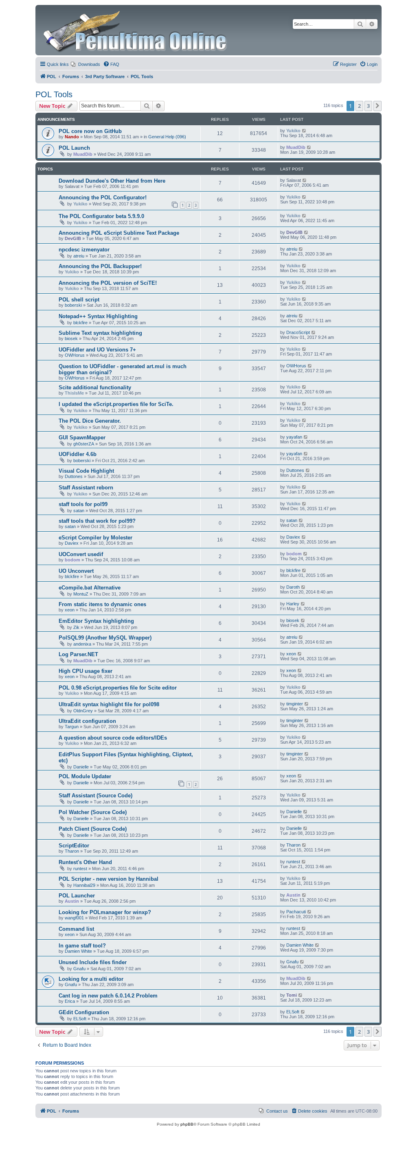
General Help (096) (167, 136)
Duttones (74, 476)
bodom (72, 559)
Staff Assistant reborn (86, 488)
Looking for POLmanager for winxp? (105, 912)
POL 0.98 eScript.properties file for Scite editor (118, 688)
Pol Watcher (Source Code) (93, 812)
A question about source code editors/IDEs (113, 738)
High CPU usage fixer (85, 671)
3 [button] (368, 105)
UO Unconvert (76, 571)
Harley (292, 603)
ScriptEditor (74, 846)
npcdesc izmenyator (84, 250)
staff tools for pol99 (83, 504)
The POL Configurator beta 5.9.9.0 (101, 216)
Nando (72, 136)
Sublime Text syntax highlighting (100, 333)
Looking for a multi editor (91, 979)
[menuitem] (85, 64)
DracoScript (298, 332)
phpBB (186, 1124)
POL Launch (74, 148)
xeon (70, 609)
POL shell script (79, 300)
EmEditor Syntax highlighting (96, 621)
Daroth (293, 587)
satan (78, 510)
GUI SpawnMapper (82, 437)
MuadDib (82, 154)
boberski (73, 305)
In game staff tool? (82, 946)
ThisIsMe (74, 393)
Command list (76, 929)
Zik (76, 627)
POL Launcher (77, 896)
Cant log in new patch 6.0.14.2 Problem (108, 996)
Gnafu (79, 968)
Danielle (81, 766)
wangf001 (74, 917)
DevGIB (73, 238)
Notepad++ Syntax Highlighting (98, 316)
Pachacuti (296, 911)
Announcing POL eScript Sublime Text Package (119, 233)
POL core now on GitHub (90, 131)
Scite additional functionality (95, 387)
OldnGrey (83, 710)
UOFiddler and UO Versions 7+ (97, 350)
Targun (72, 726)
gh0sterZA (83, 443)
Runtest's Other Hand (85, 862)
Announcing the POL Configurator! (103, 197)
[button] (377, 106)
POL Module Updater (85, 776)
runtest (80, 868)
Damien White (78, 951)
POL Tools (53, 94)
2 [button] (359, 105)
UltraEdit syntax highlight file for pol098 (109, 704)
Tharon (72, 851)
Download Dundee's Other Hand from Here (112, 181)
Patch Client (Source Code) (93, 829)
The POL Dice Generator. (90, 421)
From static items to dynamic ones (102, 604)
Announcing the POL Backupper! (100, 266)
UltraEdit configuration (87, 721)
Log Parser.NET (78, 654)
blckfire (80, 322)
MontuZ (80, 594)
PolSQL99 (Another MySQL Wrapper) (105, 638)
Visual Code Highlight (86, 471)
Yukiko (293, 130)
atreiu (78, 255)
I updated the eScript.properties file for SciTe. (116, 404)
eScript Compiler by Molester (95, 538)
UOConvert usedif (81, 554)
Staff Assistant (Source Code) (95, 795)
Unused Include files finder (93, 962)
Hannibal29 (84, 885)
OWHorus (75, 355)
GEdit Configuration (84, 1012)
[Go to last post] (304, 130)
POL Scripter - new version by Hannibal (108, 879)
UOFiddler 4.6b (78, 454)
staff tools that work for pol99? (97, 521)
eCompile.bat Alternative (90, 588)
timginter (294, 703)
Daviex (72, 543)
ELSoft (79, 1018)
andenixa (82, 644)
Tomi (291, 995)
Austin (72, 901)
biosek (71, 338)
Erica (70, 1001)
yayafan (294, 436)
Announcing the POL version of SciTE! (108, 283)
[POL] (135, 30)
